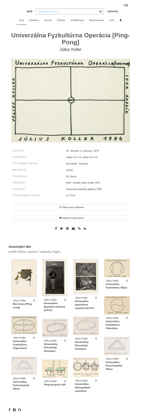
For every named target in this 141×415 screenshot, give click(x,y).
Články (61, 20)
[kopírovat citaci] (85, 229)
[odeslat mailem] (73, 228)
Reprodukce (96, 20)
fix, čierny (71, 176)
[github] (20, 409)
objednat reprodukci (72, 218)
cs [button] (126, 5)
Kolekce (34, 20)
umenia (112, 11)
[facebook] (10, 409)
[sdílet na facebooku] (56, 228)
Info (112, 20)
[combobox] (70, 11)
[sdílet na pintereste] (67, 228)
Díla (21, 20)
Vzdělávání (77, 20)
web (29, 11)
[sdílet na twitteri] (61, 228)
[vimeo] (15, 409)
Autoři (48, 20)
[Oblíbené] (120, 20)
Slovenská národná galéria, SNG (84, 189)
